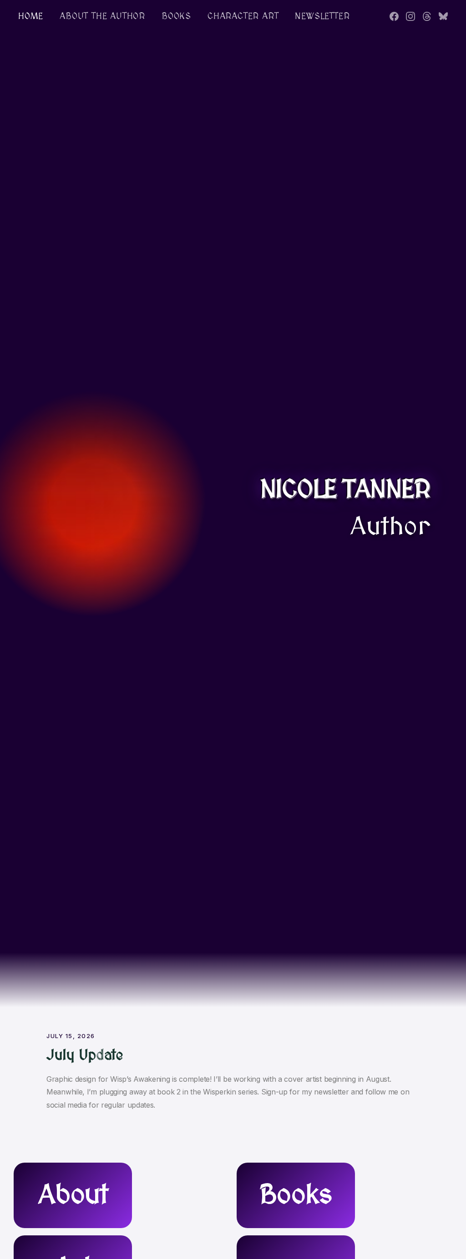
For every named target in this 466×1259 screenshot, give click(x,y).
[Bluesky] (443, 16)
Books (176, 16)
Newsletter (322, 16)
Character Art (243, 16)
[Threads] (426, 16)
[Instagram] (410, 16)
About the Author (102, 16)
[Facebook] (394, 16)
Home (30, 16)
